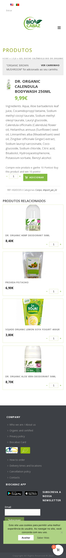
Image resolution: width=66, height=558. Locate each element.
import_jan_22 (50, 189)
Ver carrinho (50, 65)
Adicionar (36, 177)
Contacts (15, 477)
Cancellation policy (20, 471)
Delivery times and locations (26, 465)
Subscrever (14, 520)
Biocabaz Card (18, 442)
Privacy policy (17, 436)
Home (5, 58)
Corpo (38, 189)
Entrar (9, 10)
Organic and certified (21, 430)
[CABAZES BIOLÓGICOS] (33, 23)
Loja (14, 58)
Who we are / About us (23, 424)
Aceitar (26, 537)
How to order (17, 459)
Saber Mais (43, 537)
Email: (8, 507)
